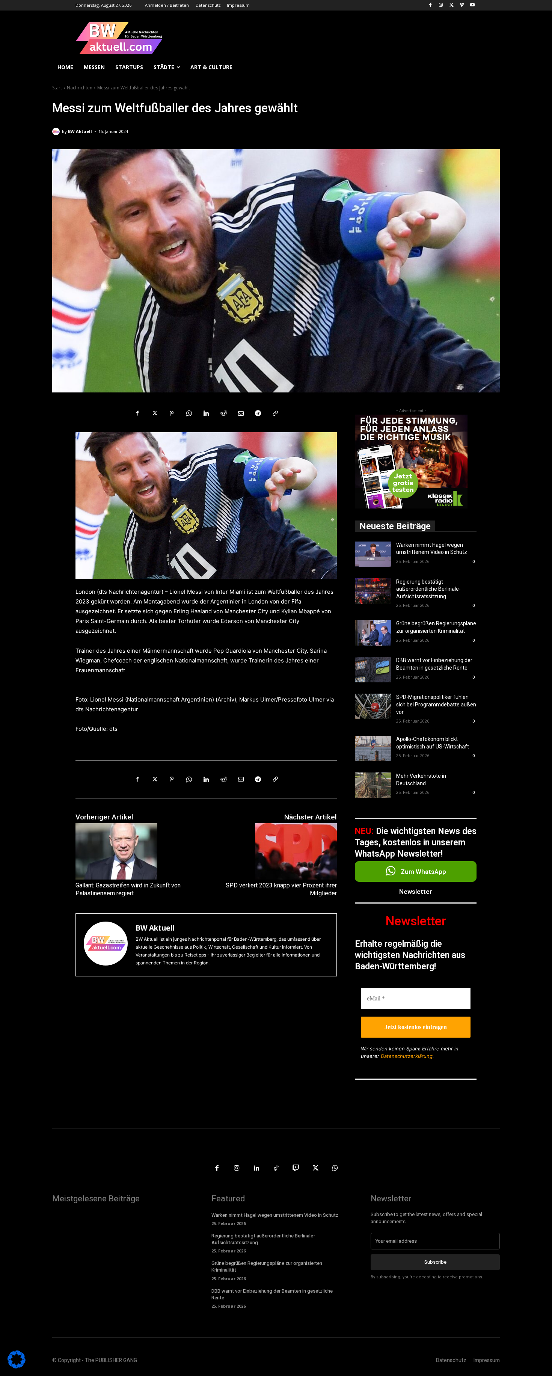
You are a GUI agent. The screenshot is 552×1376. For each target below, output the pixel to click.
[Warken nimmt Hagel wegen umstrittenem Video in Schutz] (373, 554)
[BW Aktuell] (57, 131)
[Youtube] (472, 5)
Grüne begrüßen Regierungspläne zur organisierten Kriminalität (266, 1266)
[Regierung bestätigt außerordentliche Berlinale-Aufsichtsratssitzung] (373, 591)
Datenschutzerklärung (407, 1056)
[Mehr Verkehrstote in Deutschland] (373, 785)
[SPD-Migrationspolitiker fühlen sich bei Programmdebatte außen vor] (373, 706)
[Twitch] (296, 1168)
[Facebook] (430, 5)
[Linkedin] (206, 413)
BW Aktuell (80, 131)
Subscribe (435, 1262)
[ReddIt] (223, 413)
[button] (491, 67)
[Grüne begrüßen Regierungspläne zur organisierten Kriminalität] (373, 633)
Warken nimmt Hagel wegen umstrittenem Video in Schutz (274, 1215)
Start (57, 87)
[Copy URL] (275, 413)
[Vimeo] (461, 5)
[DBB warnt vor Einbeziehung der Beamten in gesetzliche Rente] (373, 669)
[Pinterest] (171, 413)
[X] (451, 5)
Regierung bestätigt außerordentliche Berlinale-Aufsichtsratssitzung (428, 589)
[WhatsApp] (188, 413)
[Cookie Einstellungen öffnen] (17, 1366)
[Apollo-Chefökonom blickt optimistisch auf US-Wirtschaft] (373, 748)
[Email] (240, 413)
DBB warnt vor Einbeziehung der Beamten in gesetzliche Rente (272, 1294)
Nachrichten (79, 87)
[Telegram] (257, 413)
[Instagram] (441, 5)
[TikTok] (276, 1168)
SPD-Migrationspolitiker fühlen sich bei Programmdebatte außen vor (436, 704)
